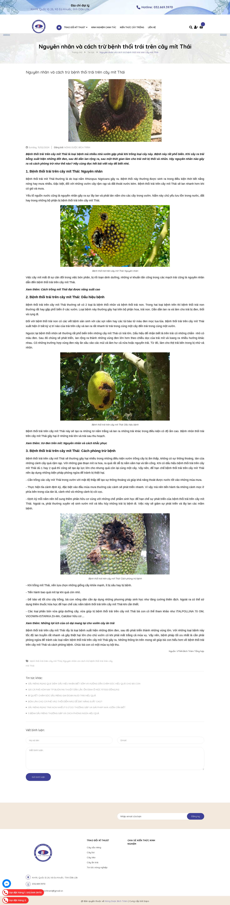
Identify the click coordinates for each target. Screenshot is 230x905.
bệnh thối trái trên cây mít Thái (46, 661)
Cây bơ (90, 852)
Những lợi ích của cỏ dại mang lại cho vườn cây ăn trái (78, 623)
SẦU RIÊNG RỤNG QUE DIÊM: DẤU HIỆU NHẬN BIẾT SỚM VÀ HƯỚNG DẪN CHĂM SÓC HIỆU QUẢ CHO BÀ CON (84, 683)
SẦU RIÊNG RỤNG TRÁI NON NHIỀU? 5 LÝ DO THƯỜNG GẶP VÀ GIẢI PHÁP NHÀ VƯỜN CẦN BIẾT (76, 707)
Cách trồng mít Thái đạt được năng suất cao (70, 289)
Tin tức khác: (34, 678)
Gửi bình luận (38, 777)
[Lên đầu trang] (191, 897)
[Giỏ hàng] (201, 27)
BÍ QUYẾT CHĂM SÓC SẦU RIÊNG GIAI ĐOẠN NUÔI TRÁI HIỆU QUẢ (62, 695)
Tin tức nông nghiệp (97, 867)
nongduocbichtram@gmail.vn (47, 890)
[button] (169, 840)
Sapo (146, 901)
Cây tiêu (91, 857)
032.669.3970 (38, 883)
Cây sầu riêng (94, 847)
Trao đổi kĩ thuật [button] (98, 840)
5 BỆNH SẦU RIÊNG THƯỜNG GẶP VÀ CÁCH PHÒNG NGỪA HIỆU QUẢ (63, 713)
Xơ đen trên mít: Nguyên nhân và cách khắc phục (74, 443)
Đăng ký (195, 816)
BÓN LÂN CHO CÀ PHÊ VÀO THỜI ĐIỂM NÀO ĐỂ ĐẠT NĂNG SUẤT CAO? (65, 701)
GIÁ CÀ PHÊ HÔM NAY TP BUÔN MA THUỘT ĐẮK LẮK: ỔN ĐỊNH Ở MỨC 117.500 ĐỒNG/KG (73, 689)
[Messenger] (6, 883)
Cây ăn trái (92, 862)
